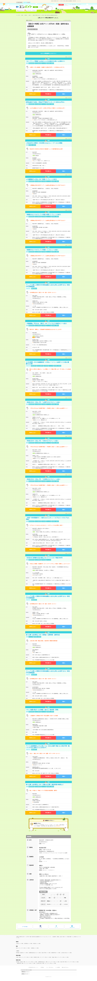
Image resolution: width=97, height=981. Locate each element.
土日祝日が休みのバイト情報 (66, 952)
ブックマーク (72, 927)
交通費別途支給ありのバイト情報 (35, 952)
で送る (25, 926)
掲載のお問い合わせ (65, 967)
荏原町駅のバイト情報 (28, 943)
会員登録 (61, 4)
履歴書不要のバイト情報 (55, 952)
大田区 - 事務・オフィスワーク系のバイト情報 (24, 957)
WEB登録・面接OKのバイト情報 (22, 952)
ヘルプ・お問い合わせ (72, 4)
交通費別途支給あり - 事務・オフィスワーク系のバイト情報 (48, 961)
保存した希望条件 (32, 10)
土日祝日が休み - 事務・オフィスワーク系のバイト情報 (46, 963)
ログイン (66, 4)
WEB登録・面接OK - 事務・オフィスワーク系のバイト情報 (26, 961)
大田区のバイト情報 (19, 943)
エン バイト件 (27, 2)
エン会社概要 (57, 967)
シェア (40, 927)
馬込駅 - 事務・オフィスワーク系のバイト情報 (60, 957)
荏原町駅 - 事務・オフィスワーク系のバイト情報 (42, 957)
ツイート (56, 927)
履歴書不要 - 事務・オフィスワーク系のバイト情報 (26, 963)
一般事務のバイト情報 (34, 948)
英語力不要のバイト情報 (46, 952)
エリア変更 (41, 7)
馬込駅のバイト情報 (36, 943)
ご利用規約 (42, 967)
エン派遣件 (19, 2)
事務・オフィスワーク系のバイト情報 (22, 948)
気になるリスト (21, 10)
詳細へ (63, 94)
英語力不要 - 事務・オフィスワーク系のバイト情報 (69, 961)
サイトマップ (79, 4)
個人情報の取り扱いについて (33, 967)
